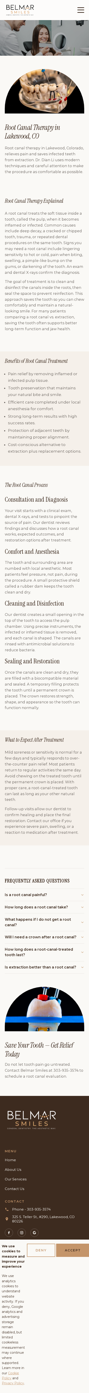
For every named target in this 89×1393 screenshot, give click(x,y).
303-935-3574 (66, 1070)
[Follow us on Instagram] (22, 1233)
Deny (41, 1250)
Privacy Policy (13, 1383)
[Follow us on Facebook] (9, 1233)
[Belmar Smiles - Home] (31, 1120)
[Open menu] (80, 10)
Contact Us (14, 1189)
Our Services (15, 1179)
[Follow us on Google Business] (34, 1233)
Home (10, 1160)
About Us (13, 1169)
